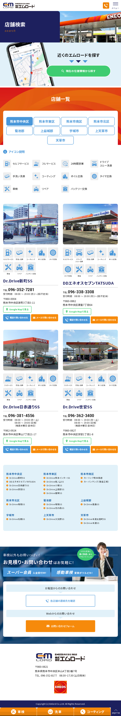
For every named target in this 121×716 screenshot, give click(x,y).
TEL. (19, 289)
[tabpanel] (60, 328)
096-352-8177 (49, 675)
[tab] (19, 121)
